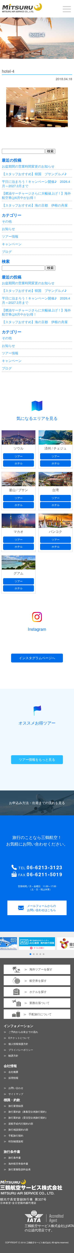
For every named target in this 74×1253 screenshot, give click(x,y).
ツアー (19, 456)
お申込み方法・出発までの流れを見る (37, 802)
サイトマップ (15, 1094)
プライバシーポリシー (20, 1049)
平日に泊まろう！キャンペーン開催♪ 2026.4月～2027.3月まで (36, 183)
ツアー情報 (10, 236)
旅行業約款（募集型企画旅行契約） (28, 1111)
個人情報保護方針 (18, 1043)
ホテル (19, 463)
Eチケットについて (19, 1037)
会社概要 (13, 1071)
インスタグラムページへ (37, 657)
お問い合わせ (15, 1088)
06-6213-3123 (44, 867)
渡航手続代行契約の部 (20, 1123)
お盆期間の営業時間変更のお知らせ (28, 166)
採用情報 (13, 1077)
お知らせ (8, 228)
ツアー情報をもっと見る (37, 759)
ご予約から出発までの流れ (23, 1031)
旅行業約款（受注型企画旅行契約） (28, 1117)
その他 (7, 221)
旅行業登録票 (15, 1105)
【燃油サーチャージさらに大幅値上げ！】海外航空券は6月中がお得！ (36, 195)
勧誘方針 (13, 1055)
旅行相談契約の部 (18, 1129)
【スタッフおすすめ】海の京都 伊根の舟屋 (35, 205)
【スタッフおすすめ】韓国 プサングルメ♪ (34, 173)
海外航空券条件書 (18, 1163)
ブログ (7, 251)
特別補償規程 (15, 1141)
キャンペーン (12, 244)
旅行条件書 (14, 1157)
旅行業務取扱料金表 (19, 1169)
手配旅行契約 (15, 1135)
